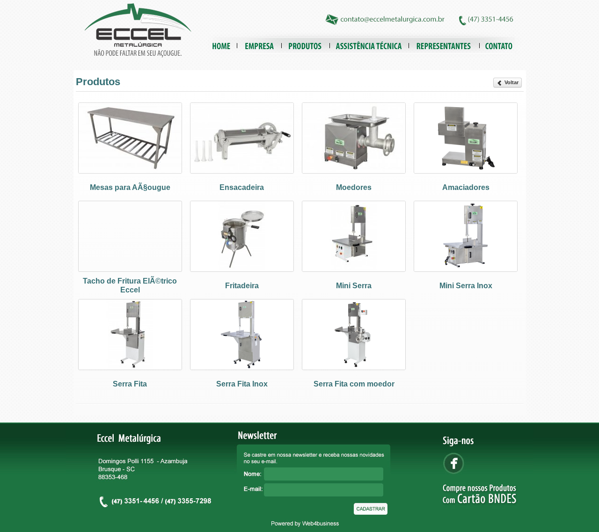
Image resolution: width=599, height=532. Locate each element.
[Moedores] (353, 171)
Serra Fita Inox (242, 384)
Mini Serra (354, 286)
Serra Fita (130, 384)
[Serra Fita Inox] (241, 367)
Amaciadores (465, 187)
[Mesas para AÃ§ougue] (130, 171)
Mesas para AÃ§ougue (130, 187)
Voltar (511, 82)
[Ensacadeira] (241, 171)
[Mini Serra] (353, 269)
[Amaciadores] (465, 171)
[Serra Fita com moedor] (353, 367)
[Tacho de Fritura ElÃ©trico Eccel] (130, 269)
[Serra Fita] (130, 367)
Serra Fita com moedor (354, 384)
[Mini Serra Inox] (465, 269)
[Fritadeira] (241, 269)
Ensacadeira (241, 187)
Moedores (354, 187)
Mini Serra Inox (465, 286)
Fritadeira (242, 286)
